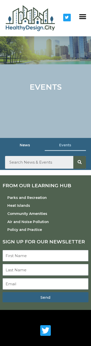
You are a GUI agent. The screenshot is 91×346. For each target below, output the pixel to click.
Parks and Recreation (27, 198)
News (25, 145)
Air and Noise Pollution (28, 222)
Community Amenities (27, 214)
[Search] (79, 162)
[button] (82, 17)
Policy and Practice (24, 230)
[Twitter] (67, 17)
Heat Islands (18, 205)
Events (65, 145)
